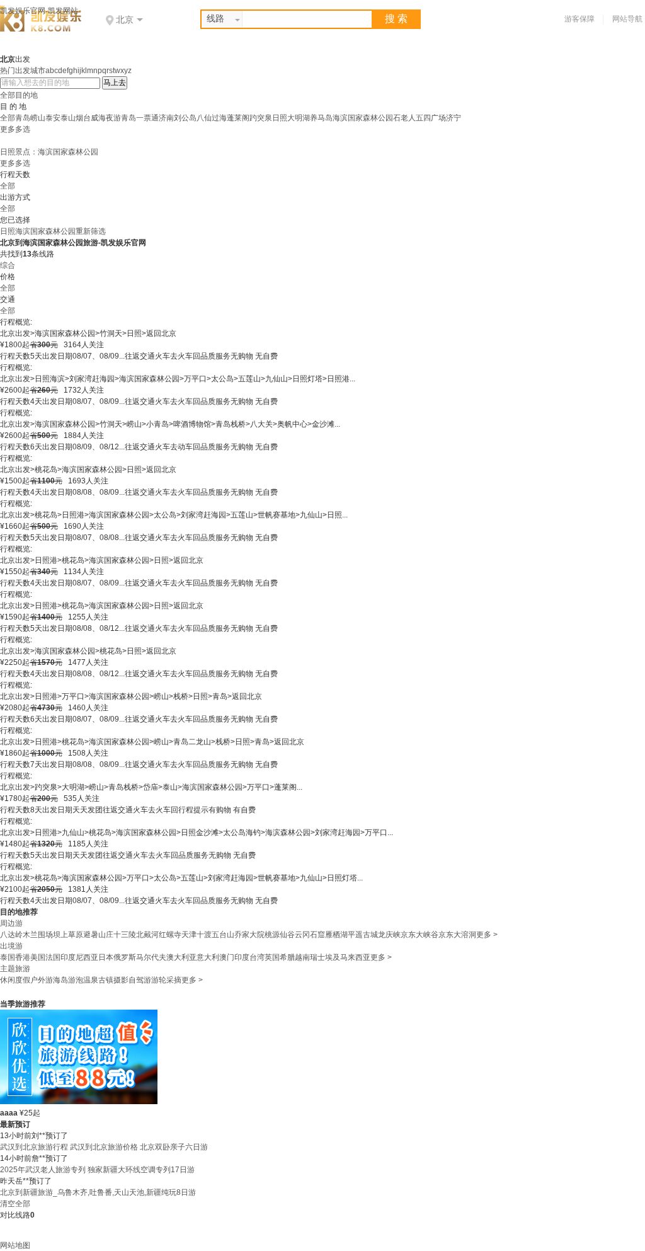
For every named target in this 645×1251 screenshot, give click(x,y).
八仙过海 (212, 117)
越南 (302, 957)
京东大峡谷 (419, 934)
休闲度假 (15, 980)
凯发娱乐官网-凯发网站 (39, 10)
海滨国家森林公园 (363, 117)
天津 (189, 934)
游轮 (158, 980)
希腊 (287, 957)
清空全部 (15, 1203)
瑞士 (317, 957)
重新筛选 (91, 231)
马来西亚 (355, 957)
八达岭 (11, 934)
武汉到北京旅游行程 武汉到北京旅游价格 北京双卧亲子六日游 (104, 1147)
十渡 (204, 934)
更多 (7, 129)
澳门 (226, 957)
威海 (98, 117)
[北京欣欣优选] (78, 1101)
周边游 (11, 923)
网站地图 (15, 1245)
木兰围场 (38, 934)
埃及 (332, 957)
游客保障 (579, 18)
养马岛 (321, 117)
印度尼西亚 (79, 957)
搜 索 (396, 18)
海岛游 (64, 980)
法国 (52, 957)
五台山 (223, 934)
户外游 (41, 980)
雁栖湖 (336, 934)
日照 (279, 117)
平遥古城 (363, 934)
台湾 (257, 957)
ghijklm (81, 70)
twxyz (122, 70)
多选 (22, 129)
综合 (7, 265)
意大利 (208, 957)
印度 (241, 957)
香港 (22, 957)
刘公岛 (185, 117)
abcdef (57, 70)
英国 (272, 957)
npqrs (103, 70)
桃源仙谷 (280, 934)
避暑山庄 (98, 934)
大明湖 (298, 117)
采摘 (173, 980)
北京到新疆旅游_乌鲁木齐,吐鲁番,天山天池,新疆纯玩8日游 (98, 1192)
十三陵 (124, 934)
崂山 (37, 117)
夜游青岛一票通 (132, 117)
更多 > (487, 934)
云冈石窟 (310, 934)
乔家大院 (249, 934)
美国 (37, 957)
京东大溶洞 (457, 934)
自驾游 (139, 980)
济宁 (453, 117)
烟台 (83, 117)
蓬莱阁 (238, 117)
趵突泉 (260, 117)
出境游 (11, 946)
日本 (105, 957)
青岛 (22, 117)
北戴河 (147, 934)
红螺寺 (170, 934)
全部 (7, 117)
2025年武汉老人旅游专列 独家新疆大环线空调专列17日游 (97, 1169)
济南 (166, 117)
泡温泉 (87, 980)
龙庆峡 (389, 934)
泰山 (68, 117)
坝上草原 (68, 934)
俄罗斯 (124, 957)
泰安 (52, 117)
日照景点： (19, 151)
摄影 (120, 980)
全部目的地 (19, 95)
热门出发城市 (22, 70)
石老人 (404, 117)
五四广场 (431, 117)
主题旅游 (15, 968)
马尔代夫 (151, 957)
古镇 (105, 980)
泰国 (7, 957)
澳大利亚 (181, 957)
